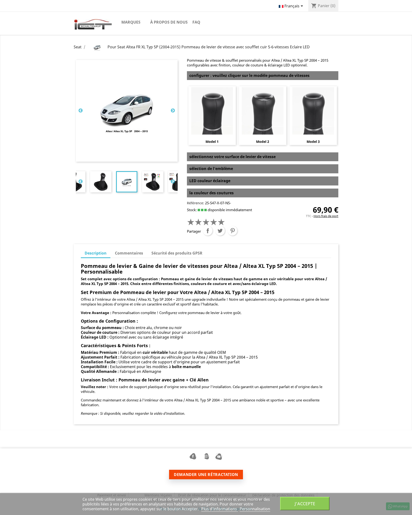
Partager (207, 230)
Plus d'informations (219, 508)
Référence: (195, 203)
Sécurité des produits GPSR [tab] (176, 253)
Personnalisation (255, 508)
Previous (80, 110)
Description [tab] (96, 253)
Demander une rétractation (206, 474)
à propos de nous (169, 22)
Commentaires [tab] (129, 253)
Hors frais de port (326, 216)
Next (172, 110)
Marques (130, 22)
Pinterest (232, 230)
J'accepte (305, 503)
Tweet (220, 230)
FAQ (196, 22)
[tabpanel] (127, 182)
